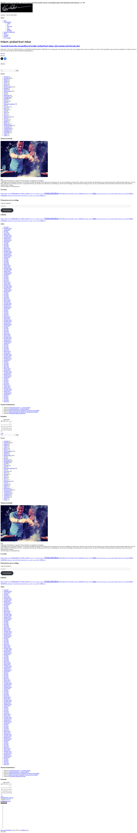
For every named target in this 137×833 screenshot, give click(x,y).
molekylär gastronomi (101, 193)
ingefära (75, 193)
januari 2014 (7, 370)
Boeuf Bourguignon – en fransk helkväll (20, 407)
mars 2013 (6, 384)
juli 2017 (6, 310)
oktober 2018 (7, 288)
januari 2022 (7, 234)
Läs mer (3, 53)
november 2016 (8, 321)
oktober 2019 (7, 271)
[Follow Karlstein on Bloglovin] (6, 799)
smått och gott (7, 117)
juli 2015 (6, 344)
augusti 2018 (7, 291)
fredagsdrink (41, 193)
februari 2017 (7, 317)
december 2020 (7, 251)
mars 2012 (6, 401)
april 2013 (6, 383)
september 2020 (8, 255)
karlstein (81, 193)
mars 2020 (6, 264)
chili (20, 193)
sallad (5, 112)
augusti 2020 (7, 257)
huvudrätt (6, 35)
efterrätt (6, 36)
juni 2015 (6, 345)
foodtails (6, 88)
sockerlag (4, 195)
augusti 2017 (7, 308)
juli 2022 (6, 231)
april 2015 (6, 348)
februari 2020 (7, 265)
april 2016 (6, 331)
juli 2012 (6, 395)
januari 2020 (7, 267)
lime (94, 193)
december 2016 (7, 320)
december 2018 (7, 285)
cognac (5, 82)
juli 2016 (6, 327)
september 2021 (8, 240)
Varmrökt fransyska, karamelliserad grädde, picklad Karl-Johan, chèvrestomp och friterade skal (40, 46)
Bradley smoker (4, 193)
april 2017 (6, 314)
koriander (86, 193)
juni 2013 (6, 380)
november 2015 (8, 338)
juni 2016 (6, 328)
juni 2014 (6, 363)
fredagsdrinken (7, 22)
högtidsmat (6, 95)
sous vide (6, 119)
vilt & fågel (6, 132)
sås (4, 114)
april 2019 (6, 280)
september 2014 (8, 358)
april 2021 (6, 245)
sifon (127, 193)
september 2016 (8, 324)
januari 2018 (7, 301)
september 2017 (8, 307)
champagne (15, 193)
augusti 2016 (7, 325)
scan (125, 193)
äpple (44, 195)
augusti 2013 (7, 377)
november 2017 (8, 304)
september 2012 (8, 393)
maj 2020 (6, 261)
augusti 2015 (7, 343)
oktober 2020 (7, 254)
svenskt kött (23, 195)
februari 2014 (7, 368)
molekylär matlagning (9, 32)
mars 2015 (6, 350)
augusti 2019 (7, 274)
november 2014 (8, 355)
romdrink (119, 193)
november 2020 (8, 252)
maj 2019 (6, 278)
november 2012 (8, 390)
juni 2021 (6, 242)
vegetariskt (6, 131)
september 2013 (8, 375)
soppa (5, 118)
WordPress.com (24, 830)
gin (8, 25)
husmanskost (7, 97)
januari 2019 (7, 284)
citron (23, 193)
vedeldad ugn (7, 129)
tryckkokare (7, 127)
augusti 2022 (7, 230)
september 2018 (8, 290)
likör (5, 102)
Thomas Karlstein (8, 125)
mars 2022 (6, 232)
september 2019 (8, 272)
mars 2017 (6, 315)
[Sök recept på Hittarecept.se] (6, 801)
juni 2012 (6, 397)
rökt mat (6, 109)
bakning (6, 79)
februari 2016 (7, 334)
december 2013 (7, 371)
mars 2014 (6, 367)
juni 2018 (6, 294)
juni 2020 (6, 260)
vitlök (38, 195)
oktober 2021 (7, 238)
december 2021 (7, 235)
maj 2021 (6, 244)
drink (35, 193)
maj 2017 (6, 313)
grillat (68, 193)
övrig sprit (9, 26)
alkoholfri (9, 30)
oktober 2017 (7, 305)
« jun (2, 433)
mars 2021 (6, 247)
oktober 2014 (7, 357)
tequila (8, 29)
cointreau (31, 193)
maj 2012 (6, 398)
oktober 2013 (7, 374)
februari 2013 (7, 385)
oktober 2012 (7, 391)
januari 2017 (7, 318)
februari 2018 (7, 300)
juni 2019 (6, 277)
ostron (107, 193)
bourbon (6, 81)
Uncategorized (7, 128)
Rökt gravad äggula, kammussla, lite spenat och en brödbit (24, 410)
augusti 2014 (7, 360)
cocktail (27, 193)
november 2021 (8, 237)
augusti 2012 (7, 394)
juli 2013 (6, 378)
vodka (8, 23)
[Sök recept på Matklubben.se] (7, 797)
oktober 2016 (7, 323)
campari (9, 193)
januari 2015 (7, 353)
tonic (28, 195)
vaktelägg (31, 195)
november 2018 (8, 287)
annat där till (7, 78)
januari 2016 (7, 335)
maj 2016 (6, 330)
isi (78, 193)
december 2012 (7, 388)
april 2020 (6, 262)
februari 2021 (7, 248)
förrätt (5, 33)
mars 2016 (6, 333)
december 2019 (7, 268)
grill (5, 94)
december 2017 (7, 302)
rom (8, 27)
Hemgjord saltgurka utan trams (17, 413)
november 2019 (8, 270)
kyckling (6, 101)
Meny (2, 17)
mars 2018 (6, 298)
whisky (5, 135)
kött (5, 99)
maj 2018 (6, 295)
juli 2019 (6, 275)
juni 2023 (6, 227)
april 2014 (6, 365)
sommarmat (9, 195)
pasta (5, 108)
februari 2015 (7, 351)
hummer (72, 193)
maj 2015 (6, 347)
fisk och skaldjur (8, 86)
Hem (5, 20)
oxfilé (110, 193)
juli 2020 (6, 258)
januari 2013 (7, 387)
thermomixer (7, 124)
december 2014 (7, 354)
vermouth (35, 195)
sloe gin (6, 115)
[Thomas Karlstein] (24, 176)
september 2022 (8, 228)
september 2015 (8, 341)
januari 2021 (7, 250)
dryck (5, 84)
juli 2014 (6, 361)
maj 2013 (6, 381)
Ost (5, 105)
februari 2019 (7, 282)
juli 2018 (6, 292)
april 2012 (6, 400)
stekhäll (6, 121)
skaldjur (131, 193)
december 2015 (7, 337)
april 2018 (6, 297)
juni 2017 (6, 311)
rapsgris (112, 193)
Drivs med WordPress (6, 830)
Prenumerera (7, 210)
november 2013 (8, 373)
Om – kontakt (7, 37)
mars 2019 (6, 281)
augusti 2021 (7, 241)
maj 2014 (6, 364)
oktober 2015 (7, 340)
